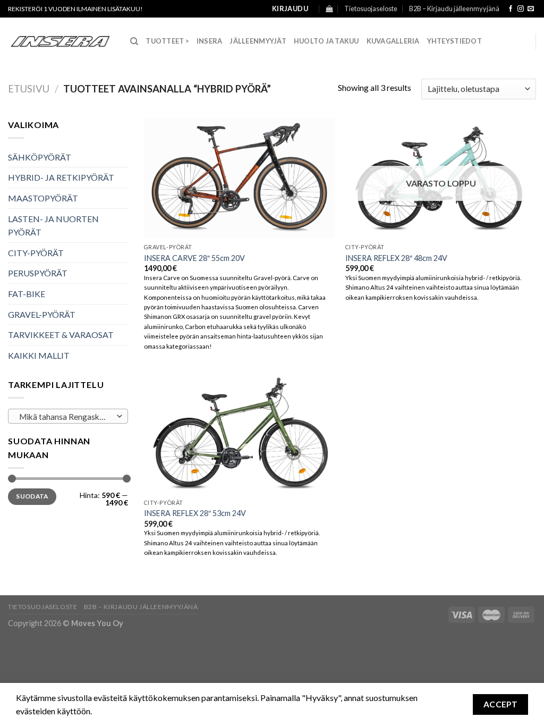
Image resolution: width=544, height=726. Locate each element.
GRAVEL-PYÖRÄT (41, 314)
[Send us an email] (531, 9)
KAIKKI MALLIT (39, 355)
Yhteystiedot (454, 41)
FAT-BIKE (26, 294)
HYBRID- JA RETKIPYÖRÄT (61, 177)
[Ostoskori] (329, 8)
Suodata (32, 496)
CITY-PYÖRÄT (36, 253)
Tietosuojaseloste (370, 8)
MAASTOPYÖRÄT (43, 198)
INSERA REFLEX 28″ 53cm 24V (195, 513)
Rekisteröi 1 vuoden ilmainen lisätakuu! (75, 9)
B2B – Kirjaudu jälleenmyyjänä (454, 8)
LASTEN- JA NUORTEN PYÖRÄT (53, 226)
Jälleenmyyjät (258, 41)
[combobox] (68, 416)
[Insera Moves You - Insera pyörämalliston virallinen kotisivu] (61, 41)
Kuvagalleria (393, 41)
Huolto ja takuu (326, 41)
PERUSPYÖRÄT (37, 273)
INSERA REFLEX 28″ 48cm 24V (396, 258)
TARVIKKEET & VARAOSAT (61, 335)
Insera (210, 41)
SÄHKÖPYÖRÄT (39, 157)
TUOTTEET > (167, 41)
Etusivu (28, 89)
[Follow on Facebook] (510, 9)
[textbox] (65, 416)
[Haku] (134, 41)
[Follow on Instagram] (520, 9)
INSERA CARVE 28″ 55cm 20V (194, 258)
